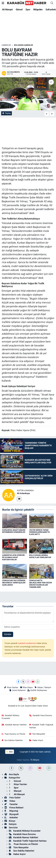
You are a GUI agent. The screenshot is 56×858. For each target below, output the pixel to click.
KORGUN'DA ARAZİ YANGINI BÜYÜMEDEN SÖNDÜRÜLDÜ (13, 531)
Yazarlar (13, 804)
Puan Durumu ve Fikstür (15, 734)
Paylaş (8, 113)
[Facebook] (18, 681)
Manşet (17, 791)
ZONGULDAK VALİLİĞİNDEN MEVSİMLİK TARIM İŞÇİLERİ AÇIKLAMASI (13, 582)
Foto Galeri (14, 797)
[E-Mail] (19, 499)
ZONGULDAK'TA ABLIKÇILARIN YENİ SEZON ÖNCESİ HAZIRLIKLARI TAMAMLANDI (40, 583)
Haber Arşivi (37, 740)
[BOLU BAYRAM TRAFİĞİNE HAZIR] (28, 93)
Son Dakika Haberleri (13, 740)
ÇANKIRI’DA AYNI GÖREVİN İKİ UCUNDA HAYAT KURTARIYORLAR (13, 557)
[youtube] (39, 768)
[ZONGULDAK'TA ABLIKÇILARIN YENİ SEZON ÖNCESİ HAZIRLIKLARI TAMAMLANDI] (41, 571)
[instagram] (30, 768)
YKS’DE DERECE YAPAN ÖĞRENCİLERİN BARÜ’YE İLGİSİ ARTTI (39, 532)
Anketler (13, 817)
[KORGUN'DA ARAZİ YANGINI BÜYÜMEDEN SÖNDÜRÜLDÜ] (14, 520)
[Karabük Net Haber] (27, 3)
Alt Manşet (7, 9)
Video (12, 801)
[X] (23, 681)
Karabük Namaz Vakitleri (16, 725)
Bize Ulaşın (28, 687)
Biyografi (14, 814)
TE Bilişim (34, 760)
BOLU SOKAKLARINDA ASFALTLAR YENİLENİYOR (40, 556)
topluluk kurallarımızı (27, 643)
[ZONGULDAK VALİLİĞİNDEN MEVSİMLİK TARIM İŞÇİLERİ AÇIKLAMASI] (14, 571)
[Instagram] (28, 681)
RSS (11, 752)
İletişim (13, 824)
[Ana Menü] (3, 3)
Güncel (19, 9)
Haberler (6, 45)
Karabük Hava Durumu (42, 715)
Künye (12, 821)
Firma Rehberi (16, 807)
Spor (28, 9)
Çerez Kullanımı (19, 690)
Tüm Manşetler (38, 734)
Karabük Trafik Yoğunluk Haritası (41, 726)
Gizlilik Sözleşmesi (38, 690)
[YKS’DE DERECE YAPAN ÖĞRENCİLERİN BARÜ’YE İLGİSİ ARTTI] (41, 520)
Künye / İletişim (44, 687)
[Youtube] (33, 681)
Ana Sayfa (14, 774)
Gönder (7, 634)
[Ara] (51, 3)
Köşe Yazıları (12, 687)
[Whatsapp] (38, 681)
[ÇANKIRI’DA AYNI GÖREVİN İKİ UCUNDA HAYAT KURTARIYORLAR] (14, 546)
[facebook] (11, 768)
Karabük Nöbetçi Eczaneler (11, 716)
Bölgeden (38, 9)
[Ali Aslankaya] (8, 495)
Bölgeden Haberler (23, 45)
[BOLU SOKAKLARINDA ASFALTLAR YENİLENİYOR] (41, 546)
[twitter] (21, 768)
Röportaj (13, 811)
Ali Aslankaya (23, 493)
